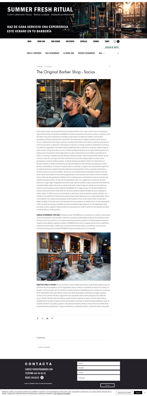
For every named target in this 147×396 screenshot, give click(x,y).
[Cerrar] (144, 392)
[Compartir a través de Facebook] (37, 318)
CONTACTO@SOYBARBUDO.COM (39, 369)
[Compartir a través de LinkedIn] (47, 318)
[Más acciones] (109, 66)
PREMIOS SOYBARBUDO (86, 53)
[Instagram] (42, 377)
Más (100, 53)
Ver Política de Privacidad (62, 394)
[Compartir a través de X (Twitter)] (42, 318)
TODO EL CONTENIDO (34, 53)
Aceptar (138, 393)
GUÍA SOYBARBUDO (52, 53)
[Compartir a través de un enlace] (52, 318)
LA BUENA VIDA (68, 53)
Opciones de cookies (124, 393)
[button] (118, 53)
